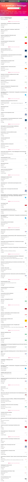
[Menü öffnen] (26, 1)
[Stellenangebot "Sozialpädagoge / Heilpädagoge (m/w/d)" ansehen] (26, 363)
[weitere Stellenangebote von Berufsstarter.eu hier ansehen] (26, 146)
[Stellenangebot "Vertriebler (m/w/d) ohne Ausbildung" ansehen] (26, 416)
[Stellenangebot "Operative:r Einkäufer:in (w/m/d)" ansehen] (26, 52)
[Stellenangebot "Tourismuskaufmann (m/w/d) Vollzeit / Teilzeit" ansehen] (26, 474)
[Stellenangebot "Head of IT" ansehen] (26, 310)
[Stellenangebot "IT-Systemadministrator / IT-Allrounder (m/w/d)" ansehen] (26, 434)
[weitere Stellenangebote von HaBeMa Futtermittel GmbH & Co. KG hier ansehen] (26, 37)
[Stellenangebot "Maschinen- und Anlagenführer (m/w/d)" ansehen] (26, 303)
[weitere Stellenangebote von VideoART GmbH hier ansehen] (26, 185)
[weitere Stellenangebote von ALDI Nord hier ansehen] (26, 114)
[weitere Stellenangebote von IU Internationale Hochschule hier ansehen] (26, 153)
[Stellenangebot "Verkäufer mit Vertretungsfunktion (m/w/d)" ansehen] (26, 116)
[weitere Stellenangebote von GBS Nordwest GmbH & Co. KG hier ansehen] (26, 264)
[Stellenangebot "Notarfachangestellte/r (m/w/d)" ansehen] (26, 161)
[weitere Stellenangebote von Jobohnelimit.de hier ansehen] (26, 69)
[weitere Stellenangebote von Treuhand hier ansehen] (26, 250)
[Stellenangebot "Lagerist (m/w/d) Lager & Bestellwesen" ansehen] (26, 173)
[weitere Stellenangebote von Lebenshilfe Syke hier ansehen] (26, 362)
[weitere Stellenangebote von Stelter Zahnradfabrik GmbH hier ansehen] (26, 95)
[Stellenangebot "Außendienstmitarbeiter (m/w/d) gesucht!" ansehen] (26, 147)
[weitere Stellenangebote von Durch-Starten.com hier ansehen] (26, 407)
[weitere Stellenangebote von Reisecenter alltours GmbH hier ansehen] (26, 224)
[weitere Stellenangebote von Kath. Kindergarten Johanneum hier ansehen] (26, 179)
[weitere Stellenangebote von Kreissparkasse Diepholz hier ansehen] (26, 43)
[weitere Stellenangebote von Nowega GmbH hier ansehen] (26, 108)
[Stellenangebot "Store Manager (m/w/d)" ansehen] (26, 207)
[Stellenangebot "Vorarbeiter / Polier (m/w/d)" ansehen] (26, 271)
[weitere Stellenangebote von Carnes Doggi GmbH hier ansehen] (26, 140)
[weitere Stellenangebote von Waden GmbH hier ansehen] (26, 301)
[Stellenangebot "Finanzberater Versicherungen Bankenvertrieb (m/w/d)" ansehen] (26, 104)
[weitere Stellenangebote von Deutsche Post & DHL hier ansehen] (26, 321)
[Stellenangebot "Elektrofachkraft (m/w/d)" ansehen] (26, 110)
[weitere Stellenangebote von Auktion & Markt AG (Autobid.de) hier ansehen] (26, 421)
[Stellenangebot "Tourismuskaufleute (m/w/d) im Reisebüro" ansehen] (26, 225)
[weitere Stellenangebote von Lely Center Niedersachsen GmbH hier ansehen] (26, 327)
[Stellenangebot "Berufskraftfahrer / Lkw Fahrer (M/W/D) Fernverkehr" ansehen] (26, 135)
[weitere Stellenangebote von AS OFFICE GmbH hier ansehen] (26, 433)
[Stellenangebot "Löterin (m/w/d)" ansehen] (26, 390)
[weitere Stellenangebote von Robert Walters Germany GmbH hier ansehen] (26, 479)
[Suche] (18, 1)
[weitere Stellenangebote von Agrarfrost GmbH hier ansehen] (26, 232)
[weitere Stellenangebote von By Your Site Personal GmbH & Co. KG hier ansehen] (26, 171)
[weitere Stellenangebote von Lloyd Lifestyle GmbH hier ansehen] (26, 205)
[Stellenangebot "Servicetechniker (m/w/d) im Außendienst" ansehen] (26, 297)
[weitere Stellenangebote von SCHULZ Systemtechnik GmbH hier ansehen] (26, 395)
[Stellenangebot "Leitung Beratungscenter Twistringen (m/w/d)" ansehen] (26, 45)
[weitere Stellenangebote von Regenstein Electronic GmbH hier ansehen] (26, 389)
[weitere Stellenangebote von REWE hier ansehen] (26, 427)
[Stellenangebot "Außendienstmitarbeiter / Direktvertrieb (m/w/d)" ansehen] (26, 70)
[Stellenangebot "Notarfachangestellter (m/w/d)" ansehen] (26, 285)
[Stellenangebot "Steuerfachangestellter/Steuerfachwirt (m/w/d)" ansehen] (26, 213)
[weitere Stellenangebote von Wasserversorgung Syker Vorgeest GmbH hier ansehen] (26, 270)
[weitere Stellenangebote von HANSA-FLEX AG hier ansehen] (26, 459)
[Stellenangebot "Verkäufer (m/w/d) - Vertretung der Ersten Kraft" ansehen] (26, 448)
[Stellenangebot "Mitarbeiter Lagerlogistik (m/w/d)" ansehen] (26, 336)
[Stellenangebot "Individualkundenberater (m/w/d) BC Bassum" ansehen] (26, 291)
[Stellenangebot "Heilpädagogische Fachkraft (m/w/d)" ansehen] (26, 180)
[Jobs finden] (20, 8)
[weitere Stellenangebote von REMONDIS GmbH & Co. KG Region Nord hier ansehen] (26, 315)
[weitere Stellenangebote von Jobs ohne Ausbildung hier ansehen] (26, 82)
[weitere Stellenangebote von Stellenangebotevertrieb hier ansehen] (26, 414)
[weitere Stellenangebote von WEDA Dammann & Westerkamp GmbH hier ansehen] (26, 88)
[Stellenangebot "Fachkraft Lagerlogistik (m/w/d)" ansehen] (26, 342)
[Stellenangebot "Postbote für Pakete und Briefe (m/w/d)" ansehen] (26, 322)
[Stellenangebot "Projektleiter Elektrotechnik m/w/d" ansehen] (26, 376)
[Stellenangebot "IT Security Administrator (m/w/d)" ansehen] (26, 480)
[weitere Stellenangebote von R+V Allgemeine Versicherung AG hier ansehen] (26, 103)
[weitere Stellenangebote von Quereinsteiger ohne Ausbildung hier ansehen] (26, 76)
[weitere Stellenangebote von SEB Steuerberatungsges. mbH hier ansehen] (26, 238)
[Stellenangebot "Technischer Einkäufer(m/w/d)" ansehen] (26, 141)
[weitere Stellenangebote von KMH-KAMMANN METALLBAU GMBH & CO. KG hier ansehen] (26, 51)
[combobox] (14, 1)
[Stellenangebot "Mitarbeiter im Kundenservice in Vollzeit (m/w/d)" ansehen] (26, 84)
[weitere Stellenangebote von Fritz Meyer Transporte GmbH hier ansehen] (26, 134)
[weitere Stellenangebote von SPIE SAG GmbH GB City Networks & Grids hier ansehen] (26, 374)
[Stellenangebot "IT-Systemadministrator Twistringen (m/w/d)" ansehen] (26, 64)
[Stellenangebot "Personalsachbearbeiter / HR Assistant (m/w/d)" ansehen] (26, 454)
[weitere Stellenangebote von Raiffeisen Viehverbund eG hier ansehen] (26, 25)
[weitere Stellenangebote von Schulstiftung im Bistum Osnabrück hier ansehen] (26, 63)
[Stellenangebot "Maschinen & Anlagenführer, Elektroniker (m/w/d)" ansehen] (26, 39)
